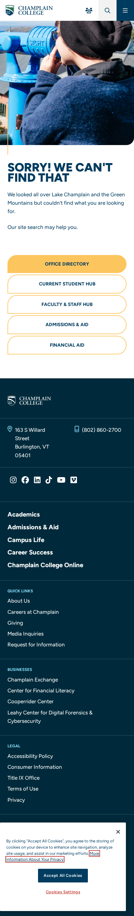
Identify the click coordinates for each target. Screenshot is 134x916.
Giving (15, 623)
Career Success (30, 552)
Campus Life (25, 540)
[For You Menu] (89, 10)
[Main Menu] (125, 10)
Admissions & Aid (67, 324)
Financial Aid (67, 345)
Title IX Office (23, 778)
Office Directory (67, 264)
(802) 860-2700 (101, 430)
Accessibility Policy (30, 756)
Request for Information (36, 644)
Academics (23, 514)
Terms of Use (22, 789)
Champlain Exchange (32, 680)
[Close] (118, 832)
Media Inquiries (25, 634)
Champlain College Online (45, 565)
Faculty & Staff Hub (67, 304)
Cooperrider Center (30, 701)
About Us (18, 601)
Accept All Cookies (63, 875)
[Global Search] (107, 10)
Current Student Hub (67, 284)
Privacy (16, 800)
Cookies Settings (63, 892)
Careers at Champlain (33, 612)
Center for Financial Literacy (40, 690)
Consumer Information (34, 767)
